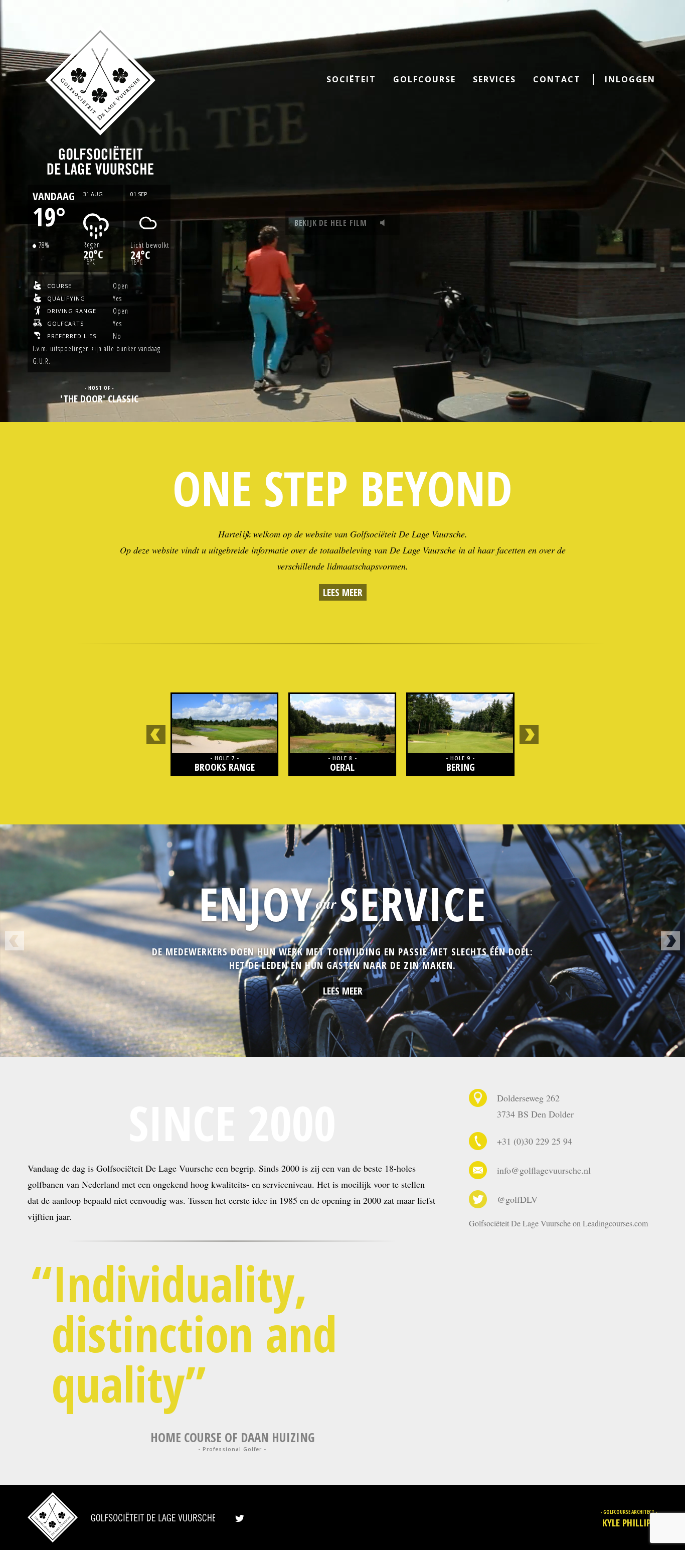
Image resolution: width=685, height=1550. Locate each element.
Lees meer (343, 592)
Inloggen (630, 79)
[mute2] (385, 223)
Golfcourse (424, 79)
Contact (557, 79)
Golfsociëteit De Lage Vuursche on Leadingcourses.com (558, 1223)
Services (494, 79)
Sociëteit (351, 79)
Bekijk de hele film (330, 222)
